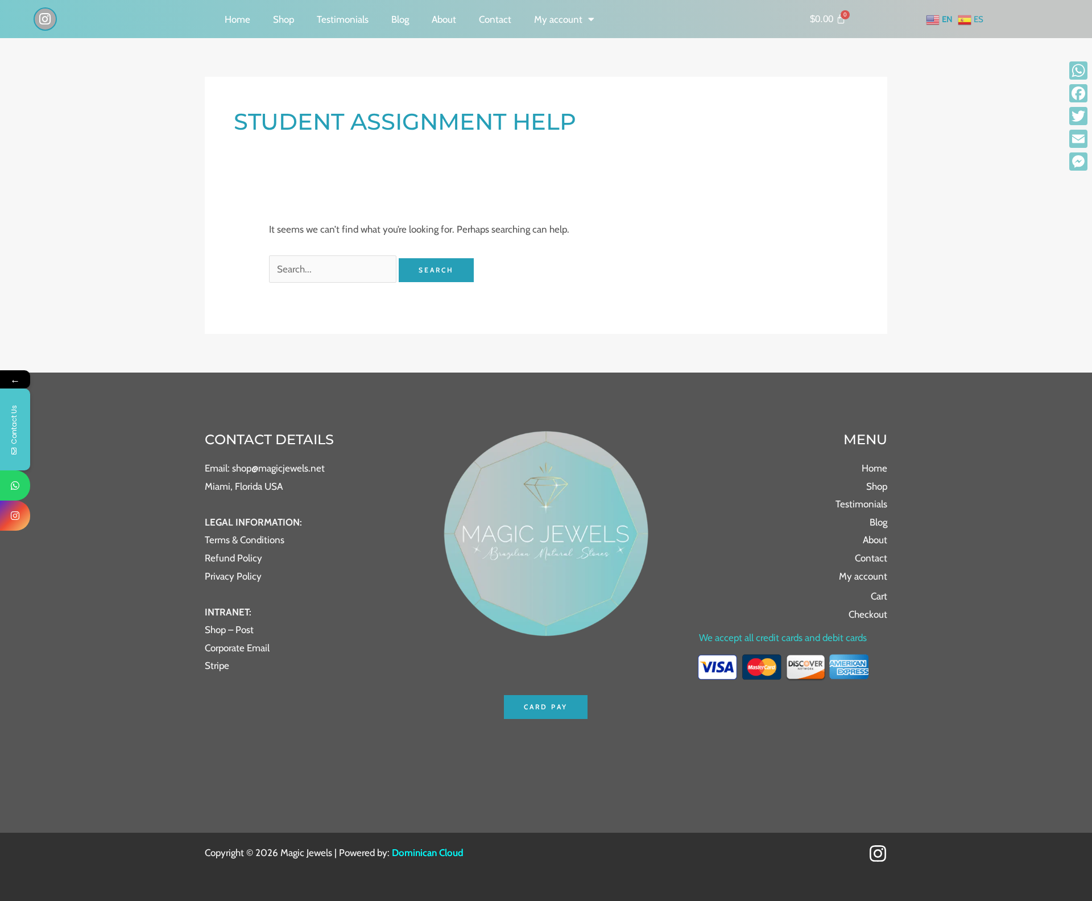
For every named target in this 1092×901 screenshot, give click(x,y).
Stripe (217, 665)
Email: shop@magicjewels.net (265, 468)
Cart (879, 596)
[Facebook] (1078, 93)
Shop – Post (229, 629)
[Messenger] (1078, 161)
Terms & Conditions (244, 539)
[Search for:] (334, 269)
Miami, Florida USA (244, 486)
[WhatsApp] (1078, 70)
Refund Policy (233, 558)
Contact (495, 19)
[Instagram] (877, 853)
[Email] (1078, 138)
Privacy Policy (233, 576)
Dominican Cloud (427, 852)
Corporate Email (237, 648)
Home (237, 19)
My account (558, 19)
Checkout (868, 614)
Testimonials (343, 19)
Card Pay (546, 706)
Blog (400, 19)
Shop (283, 19)
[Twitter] (1078, 116)
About (444, 19)
